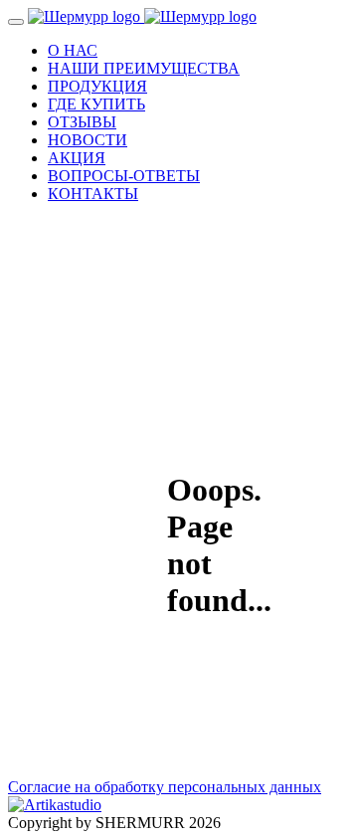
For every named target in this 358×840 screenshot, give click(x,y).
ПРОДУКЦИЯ (97, 86)
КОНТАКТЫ (93, 193)
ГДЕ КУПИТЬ (96, 104)
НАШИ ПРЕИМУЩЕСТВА (144, 68)
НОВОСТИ (87, 139)
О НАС (72, 50)
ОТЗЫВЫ (82, 121)
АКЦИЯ (76, 157)
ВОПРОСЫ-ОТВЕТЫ (124, 175)
